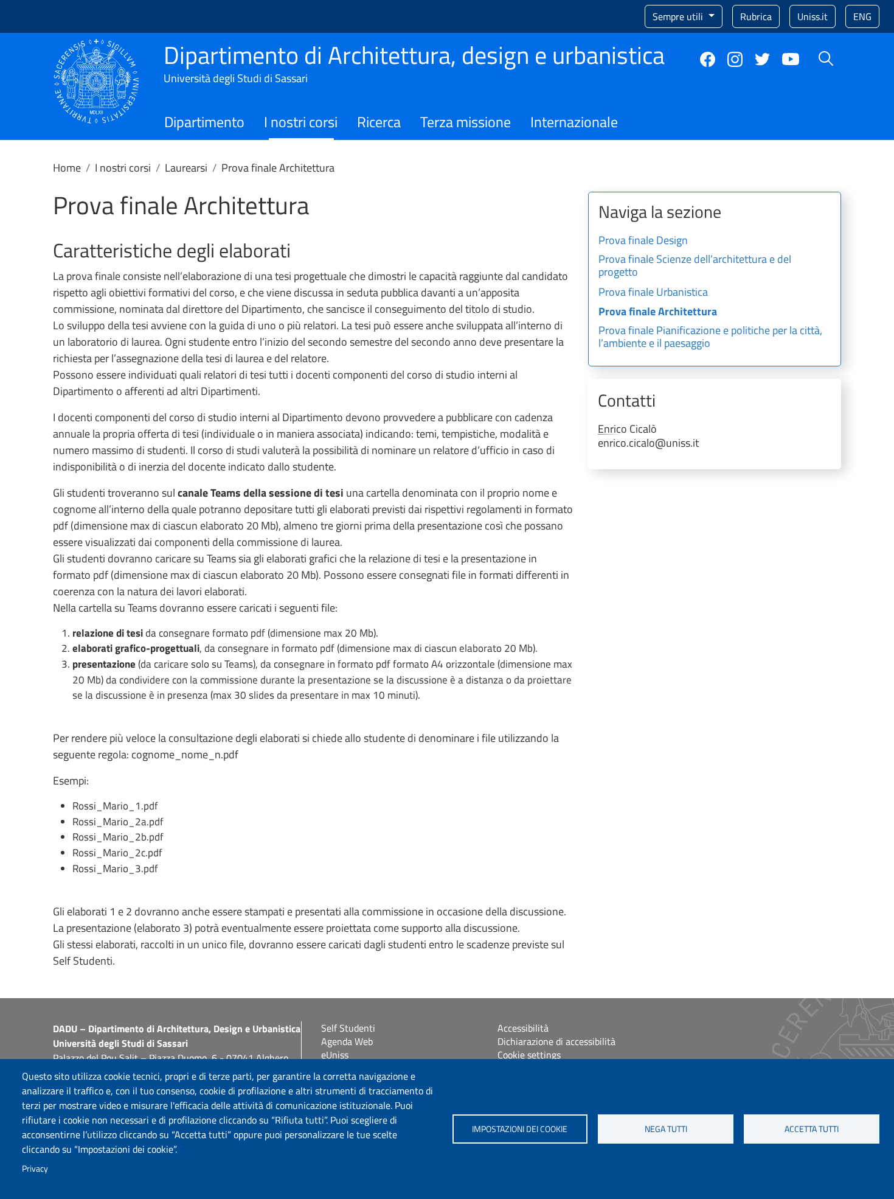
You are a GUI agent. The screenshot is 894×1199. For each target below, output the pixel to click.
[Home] (96, 46)
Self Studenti (348, 1028)
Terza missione (465, 122)
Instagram (735, 59)
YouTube (790, 59)
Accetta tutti (812, 1129)
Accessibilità (523, 1028)
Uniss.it (812, 16)
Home (67, 167)
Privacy (35, 1168)
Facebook (707, 59)
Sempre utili (679, 16)
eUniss (334, 1054)
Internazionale (574, 122)
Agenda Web (347, 1041)
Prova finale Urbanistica (653, 292)
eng (862, 16)
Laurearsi (186, 167)
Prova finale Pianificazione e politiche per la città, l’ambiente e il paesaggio (710, 338)
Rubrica (756, 16)
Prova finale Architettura (657, 312)
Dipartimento (204, 122)
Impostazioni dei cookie (519, 1129)
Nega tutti (666, 1129)
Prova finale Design (643, 241)
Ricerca (379, 122)
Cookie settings (529, 1054)
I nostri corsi (301, 122)
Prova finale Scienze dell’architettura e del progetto (694, 267)
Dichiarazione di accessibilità (556, 1041)
